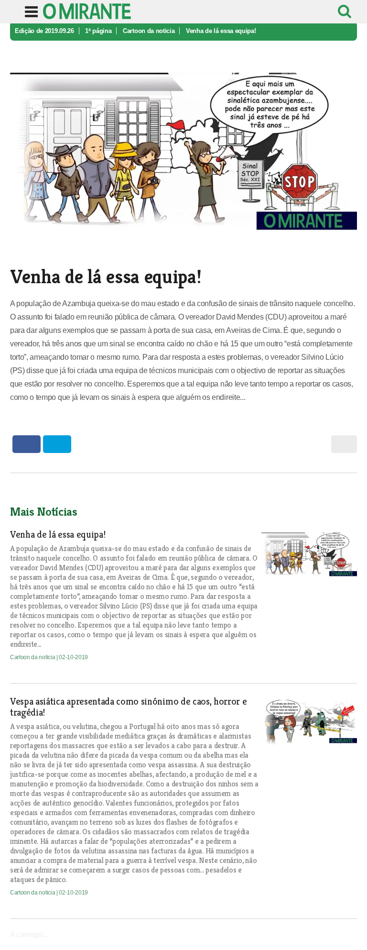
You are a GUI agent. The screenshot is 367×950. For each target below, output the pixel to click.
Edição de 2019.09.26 (44, 30)
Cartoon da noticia (148, 30)
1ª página (98, 30)
